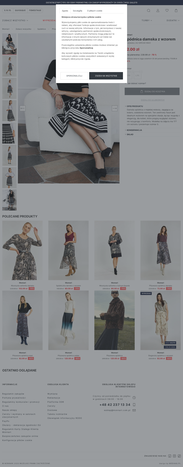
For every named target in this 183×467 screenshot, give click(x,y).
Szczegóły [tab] (77, 11)
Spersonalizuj (74, 76)
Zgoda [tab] (65, 11)
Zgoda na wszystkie (106, 76)
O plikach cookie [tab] (94, 11)
